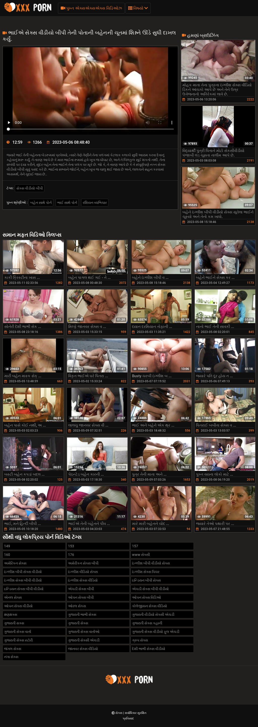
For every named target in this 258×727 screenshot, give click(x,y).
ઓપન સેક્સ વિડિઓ (146, 597)
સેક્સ (119, 713)
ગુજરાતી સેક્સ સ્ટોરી (18, 640)
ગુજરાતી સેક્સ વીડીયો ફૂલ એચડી (155, 632)
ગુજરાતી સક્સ (14, 623)
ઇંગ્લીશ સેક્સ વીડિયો (83, 580)
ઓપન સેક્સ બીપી (81, 597)
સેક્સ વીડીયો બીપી (29, 188)
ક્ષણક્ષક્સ (10, 615)
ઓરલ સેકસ (77, 606)
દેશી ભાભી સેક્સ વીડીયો (148, 649)
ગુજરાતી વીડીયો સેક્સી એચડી (153, 615)
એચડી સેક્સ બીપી (81, 589)
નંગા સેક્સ (11, 657)
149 (7, 546)
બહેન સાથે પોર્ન (41, 203)
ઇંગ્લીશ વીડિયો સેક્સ (83, 572)
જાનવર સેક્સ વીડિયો (83, 649)
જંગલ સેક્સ (12, 649)
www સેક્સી (141, 555)
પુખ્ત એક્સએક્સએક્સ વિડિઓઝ (93, 8)
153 (71, 546)
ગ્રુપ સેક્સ (140, 640)
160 (7, 555)
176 (71, 555)
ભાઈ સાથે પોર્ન (67, 203)
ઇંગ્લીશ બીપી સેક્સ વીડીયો (23, 572)
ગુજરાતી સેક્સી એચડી (84, 640)
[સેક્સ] (28, 11)
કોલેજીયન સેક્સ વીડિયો (149, 606)
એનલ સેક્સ (13, 597)
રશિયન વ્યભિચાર (95, 203)
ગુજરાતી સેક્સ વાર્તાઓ (84, 632)
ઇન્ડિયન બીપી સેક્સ (146, 580)
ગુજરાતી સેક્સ (78, 623)
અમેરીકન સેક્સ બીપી (83, 563)
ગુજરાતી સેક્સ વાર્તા (17, 632)
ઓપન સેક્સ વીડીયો (18, 606)
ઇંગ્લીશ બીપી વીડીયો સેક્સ (151, 563)
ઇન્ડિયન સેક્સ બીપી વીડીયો (24, 589)
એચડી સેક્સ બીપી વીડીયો (150, 589)
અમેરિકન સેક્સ (15, 563)
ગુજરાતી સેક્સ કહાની (147, 623)
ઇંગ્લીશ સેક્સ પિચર (145, 572)
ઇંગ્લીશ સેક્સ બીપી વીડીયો (23, 580)
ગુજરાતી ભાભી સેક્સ (82, 615)
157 (135, 546)
